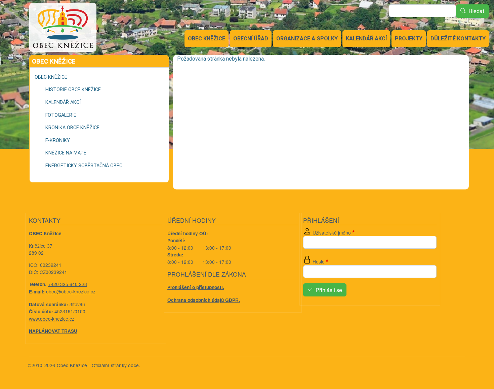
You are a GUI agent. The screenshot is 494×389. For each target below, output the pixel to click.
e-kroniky (57, 140)
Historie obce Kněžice (73, 90)
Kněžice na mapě (65, 153)
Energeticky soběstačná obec (83, 166)
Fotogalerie (60, 115)
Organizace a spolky (307, 38)
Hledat (476, 11)
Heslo (319, 261)
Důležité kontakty (458, 38)
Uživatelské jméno (332, 232)
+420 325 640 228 (67, 284)
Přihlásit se (329, 290)
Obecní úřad (250, 38)
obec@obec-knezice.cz (70, 291)
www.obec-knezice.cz (51, 318)
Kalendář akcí (366, 38)
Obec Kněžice (206, 38)
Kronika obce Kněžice (72, 128)
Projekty (408, 38)
